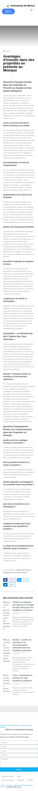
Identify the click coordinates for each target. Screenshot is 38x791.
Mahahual (20, 780)
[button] (31, 10)
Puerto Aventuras (8, 780)
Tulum (19, 776)
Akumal (30, 780)
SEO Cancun (17, 787)
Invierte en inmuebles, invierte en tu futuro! (16, 726)
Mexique (7, 51)
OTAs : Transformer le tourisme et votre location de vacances (22, 678)
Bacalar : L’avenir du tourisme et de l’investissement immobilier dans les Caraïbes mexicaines (22, 645)
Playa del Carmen (8, 776)
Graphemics (10, 787)
